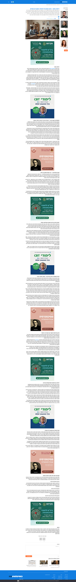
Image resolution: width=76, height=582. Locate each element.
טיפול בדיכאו (66, 577)
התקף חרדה (66, 576)
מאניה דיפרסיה (60, 577)
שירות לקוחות (21, 579)
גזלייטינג (54, 574)
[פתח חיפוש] (8, 1)
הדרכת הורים (53, 577)
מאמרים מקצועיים (62, 4)
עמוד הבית (66, 4)
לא (40, 538)
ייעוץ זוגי (54, 576)
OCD (61, 574)
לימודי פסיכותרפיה (47, 574)
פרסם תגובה (28, 556)
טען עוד (66, 50)
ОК (18, 580)
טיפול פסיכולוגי (60, 576)
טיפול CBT (66, 574)
